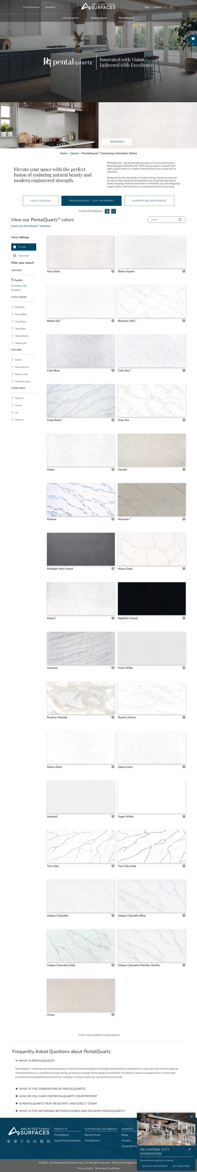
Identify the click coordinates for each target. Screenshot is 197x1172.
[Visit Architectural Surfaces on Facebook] (15, 1142)
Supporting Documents (67, 1140)
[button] (98, 1060)
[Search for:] (169, 7)
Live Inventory (71, 17)
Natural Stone (99, 17)
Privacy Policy (85, 1168)
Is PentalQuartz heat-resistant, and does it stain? (58, 1103)
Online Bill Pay (129, 1146)
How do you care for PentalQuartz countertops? (58, 1096)
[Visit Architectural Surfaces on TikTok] (41, 1142)
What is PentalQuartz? (37, 1061)
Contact (158, 7)
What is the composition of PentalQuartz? (52, 1089)
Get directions (181, 1166)
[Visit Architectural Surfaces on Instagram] (21, 1142)
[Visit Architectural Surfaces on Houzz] (28, 1142)
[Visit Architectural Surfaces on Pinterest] (8, 1142)
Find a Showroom (31, 7)
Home (64, 153)
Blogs (124, 1134)
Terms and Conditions (107, 1168)
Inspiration (50, 7)
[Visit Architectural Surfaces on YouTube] (48, 1142)
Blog (147, 7)
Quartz (74, 153)
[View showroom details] (189, 1152)
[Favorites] (165, 7)
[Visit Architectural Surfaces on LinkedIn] (35, 1142)
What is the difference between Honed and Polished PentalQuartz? (72, 1111)
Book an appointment (155, 1166)
